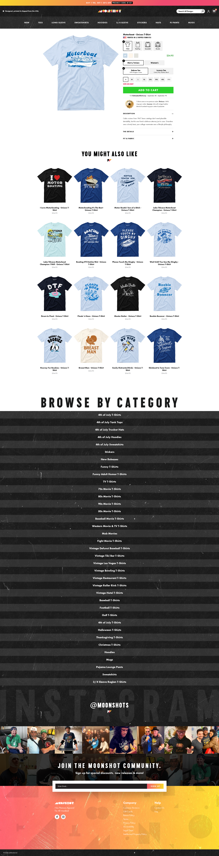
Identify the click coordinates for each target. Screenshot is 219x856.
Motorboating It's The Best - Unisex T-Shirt (91, 210)
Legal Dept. (128, 830)
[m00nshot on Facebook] (57, 816)
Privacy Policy (129, 822)
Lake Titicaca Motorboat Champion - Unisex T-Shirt (164, 210)
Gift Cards (128, 811)
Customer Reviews (131, 807)
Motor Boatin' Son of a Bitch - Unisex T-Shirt (127, 210)
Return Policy (128, 815)
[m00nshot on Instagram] (13, 740)
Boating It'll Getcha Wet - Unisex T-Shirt (91, 264)
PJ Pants (174, 22)
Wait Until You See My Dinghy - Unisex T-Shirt (164, 264)
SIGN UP (155, 786)
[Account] (208, 13)
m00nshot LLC (13, 853)
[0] (214, 11)
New (26, 22)
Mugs (191, 22)
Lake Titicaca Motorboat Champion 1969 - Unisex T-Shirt (54, 264)
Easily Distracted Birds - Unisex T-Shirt (127, 370)
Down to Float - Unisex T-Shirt (54, 317)
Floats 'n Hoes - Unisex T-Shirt (91, 317)
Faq (156, 811)
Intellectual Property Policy (135, 834)
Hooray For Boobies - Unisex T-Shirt (54, 370)
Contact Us (159, 807)
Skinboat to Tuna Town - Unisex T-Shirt (164, 370)
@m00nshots (109, 705)
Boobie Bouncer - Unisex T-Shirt (164, 317)
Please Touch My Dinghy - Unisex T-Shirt (127, 264)
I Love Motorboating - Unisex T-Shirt (54, 210)
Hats (158, 22)
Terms (125, 819)
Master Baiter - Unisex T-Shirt (127, 317)
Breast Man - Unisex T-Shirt (91, 369)
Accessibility (128, 826)
